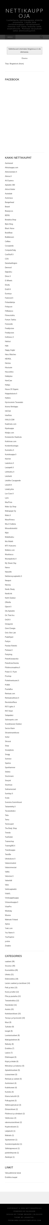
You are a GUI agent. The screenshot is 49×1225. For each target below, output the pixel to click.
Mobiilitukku (9, 537)
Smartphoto (9, 750)
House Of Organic (12, 389)
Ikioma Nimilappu (11, 407)
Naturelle (8, 572)
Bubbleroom (9, 237)
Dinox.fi (8, 276)
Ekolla (7, 285)
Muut (7, 1022)
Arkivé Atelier (10, 189)
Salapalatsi (9, 715)
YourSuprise (9, 937)
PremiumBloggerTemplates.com (24, 1220)
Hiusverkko (9, 372)
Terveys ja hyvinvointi (13, 1018)
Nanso (7, 567)
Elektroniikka (10, 979)
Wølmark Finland (11, 920)
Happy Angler (10, 350)
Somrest (8, 759)
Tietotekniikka (10, 1001)
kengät (7, 1031)
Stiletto (7, 772)
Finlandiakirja (10, 302)
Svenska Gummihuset (13, 802)
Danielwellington (11, 263)
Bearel (7, 207)
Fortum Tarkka (10, 320)
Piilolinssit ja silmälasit (13, 1114)
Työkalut (8, 1027)
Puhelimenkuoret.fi (12, 680)
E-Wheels (8, 281)
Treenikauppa (10, 850)
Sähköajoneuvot (11, 1148)
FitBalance (9, 311)
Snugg (7, 754)
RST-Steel (9, 711)
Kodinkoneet (9, 1088)
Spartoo (8, 763)
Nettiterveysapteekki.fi (13, 576)
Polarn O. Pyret (11, 672)
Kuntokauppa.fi (10, 454)
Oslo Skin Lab (10, 633)
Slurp (7, 746)
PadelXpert (9, 637)
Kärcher (8, 459)
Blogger (30, 1211)
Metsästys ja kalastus (13, 1066)
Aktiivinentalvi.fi (11, 172)
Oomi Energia (10, 628)
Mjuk (7, 533)
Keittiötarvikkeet (11, 1014)
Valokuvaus (9, 1118)
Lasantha (28, 1217)
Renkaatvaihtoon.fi (12, 698)
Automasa (9, 198)
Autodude (8, 194)
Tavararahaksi (10, 811)
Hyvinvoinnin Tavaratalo (14, 402)
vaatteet (8, 961)
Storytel (8, 780)
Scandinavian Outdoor (13, 724)
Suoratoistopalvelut (12, 1144)
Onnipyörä (9, 624)
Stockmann (9, 776)
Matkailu (8, 1135)
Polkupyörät (9, 1101)
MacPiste (8, 502)
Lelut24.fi (8, 485)
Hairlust (8, 341)
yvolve (7, 941)
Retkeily (8, 1044)
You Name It (9, 933)
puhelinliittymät (10, 1153)
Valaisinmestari (10, 867)
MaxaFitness (10, 520)
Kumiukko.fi (9, 450)
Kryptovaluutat (10, 1127)
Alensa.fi (8, 176)
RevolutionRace (11, 702)
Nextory (8, 585)
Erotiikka (8, 1048)
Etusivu (24, 58)
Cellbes (8, 241)
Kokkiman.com (10, 441)
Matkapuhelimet (11, 1040)
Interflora (8, 415)
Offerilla (8, 602)
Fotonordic (9, 324)
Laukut (7, 1053)
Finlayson (8, 307)
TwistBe (8, 854)
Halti (6, 346)
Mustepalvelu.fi (10, 559)
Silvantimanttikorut (12, 733)
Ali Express (9, 181)
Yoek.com (9, 928)
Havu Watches (10, 354)
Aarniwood (9, 163)
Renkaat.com (10, 694)
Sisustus (8, 966)
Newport (8, 580)
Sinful (7, 737)
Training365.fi (10, 846)
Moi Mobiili (9, 541)
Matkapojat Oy (10, 511)
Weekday (8, 911)
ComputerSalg (10, 250)
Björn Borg (9, 224)
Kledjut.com (9, 433)
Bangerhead (9, 202)
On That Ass (10, 615)
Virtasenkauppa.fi (11, 902)
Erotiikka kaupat (11, 1177)
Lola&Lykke (9, 489)
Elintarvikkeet (10, 1109)
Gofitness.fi (9, 337)
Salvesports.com (11, 720)
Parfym (7, 641)
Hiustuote (8, 367)
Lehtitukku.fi (9, 472)
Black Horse (9, 228)
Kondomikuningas (11, 446)
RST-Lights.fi (10, 707)
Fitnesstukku (10, 315)
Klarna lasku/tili (11, 1096)
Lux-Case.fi (9, 494)
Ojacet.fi (8, 607)
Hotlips (7, 385)
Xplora (7, 924)
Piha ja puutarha (11, 996)
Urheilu (7, 974)
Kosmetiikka (9, 970)
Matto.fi (8, 515)
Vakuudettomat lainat (13, 1173)
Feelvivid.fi (9, 298)
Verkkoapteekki (11, 889)
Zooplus (8, 946)
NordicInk (8, 594)
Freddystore (9, 328)
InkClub (8, 411)
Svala (7, 798)
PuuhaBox (9, 689)
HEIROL (8, 359)
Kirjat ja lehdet (10, 1061)
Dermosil (8, 267)
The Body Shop (11, 828)
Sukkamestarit (10, 789)
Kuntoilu (8, 1092)
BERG (7, 215)
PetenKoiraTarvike (12, 663)
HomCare (8, 381)
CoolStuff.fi (9, 254)
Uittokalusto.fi (10, 859)
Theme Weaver (24, 1214)
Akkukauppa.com (11, 167)
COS (7, 259)
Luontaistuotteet (11, 1035)
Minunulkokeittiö (11, 528)
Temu (7, 820)
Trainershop (9, 841)
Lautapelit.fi (9, 467)
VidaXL (7, 893)
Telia (6, 815)
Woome (8, 915)
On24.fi (7, 620)
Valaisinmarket (10, 863)
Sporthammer (10, 767)
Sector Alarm (10, 728)
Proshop (8, 676)
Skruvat (8, 741)
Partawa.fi (9, 650)
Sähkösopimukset (12, 1105)
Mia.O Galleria (10, 524)
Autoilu (7, 1009)
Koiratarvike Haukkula (13, 437)
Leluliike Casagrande (13, 480)
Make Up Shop (10, 507)
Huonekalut (9, 1005)
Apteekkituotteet (11, 1070)
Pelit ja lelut (9, 988)
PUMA (7, 685)
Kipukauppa (9, 428)
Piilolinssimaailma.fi (12, 667)
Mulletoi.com (10, 550)
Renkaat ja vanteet (12, 1079)
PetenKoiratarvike (11, 659)
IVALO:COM (9, 420)
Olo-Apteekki (10, 611)
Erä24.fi (8, 289)
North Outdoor (10, 598)
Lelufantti (8, 476)
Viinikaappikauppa (12, 898)
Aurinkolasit (9, 1083)
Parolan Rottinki (11, 646)
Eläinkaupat (9, 1057)
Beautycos (9, 211)
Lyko (7, 498)
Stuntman (8, 785)
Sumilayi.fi (9, 793)
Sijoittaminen (10, 1140)
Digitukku (8, 272)
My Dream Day (10, 563)
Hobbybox (9, 376)
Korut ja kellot (10, 992)
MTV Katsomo (10, 546)
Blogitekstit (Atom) (17, 64)
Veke (7, 885)
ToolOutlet (9, 837)
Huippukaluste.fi (11, 394)
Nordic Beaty (10, 589)
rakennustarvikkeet (12, 1122)
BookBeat (8, 233)
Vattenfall (8, 880)
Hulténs (8, 398)
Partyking (8, 654)
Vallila (7, 872)
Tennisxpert (9, 824)
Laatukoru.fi (9, 463)
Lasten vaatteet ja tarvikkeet (16, 983)
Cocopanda (9, 246)
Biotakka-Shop (10, 220)
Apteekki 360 (10, 185)
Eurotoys (8, 294)
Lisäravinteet (10, 1074)
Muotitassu (9, 554)
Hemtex (8, 363)
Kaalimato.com (10, 424)
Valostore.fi (9, 876)
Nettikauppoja (24, 13)
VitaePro (8, 907)
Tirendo (8, 833)
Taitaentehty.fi (10, 807)
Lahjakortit (9, 1131)
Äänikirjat (8, 1157)
